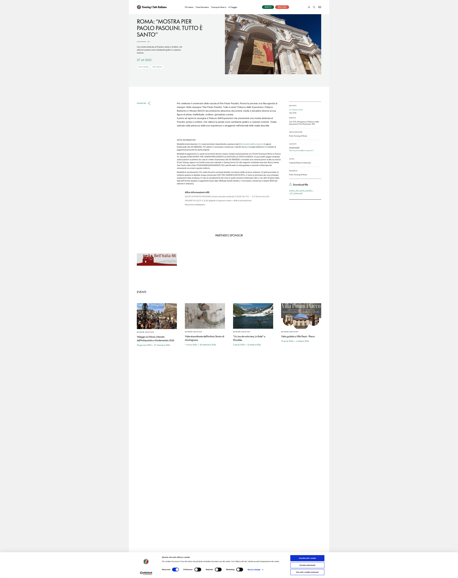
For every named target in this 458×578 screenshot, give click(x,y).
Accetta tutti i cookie (307, 558)
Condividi (141, 103)
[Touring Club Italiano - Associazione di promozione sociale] (152, 7)
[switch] (197, 569)
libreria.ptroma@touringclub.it (252, 144)
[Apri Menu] (319, 7)
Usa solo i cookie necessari (307, 572)
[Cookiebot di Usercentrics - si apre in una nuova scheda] (146, 573)
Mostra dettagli (254, 570)
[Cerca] (314, 7)
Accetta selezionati (307, 565)
